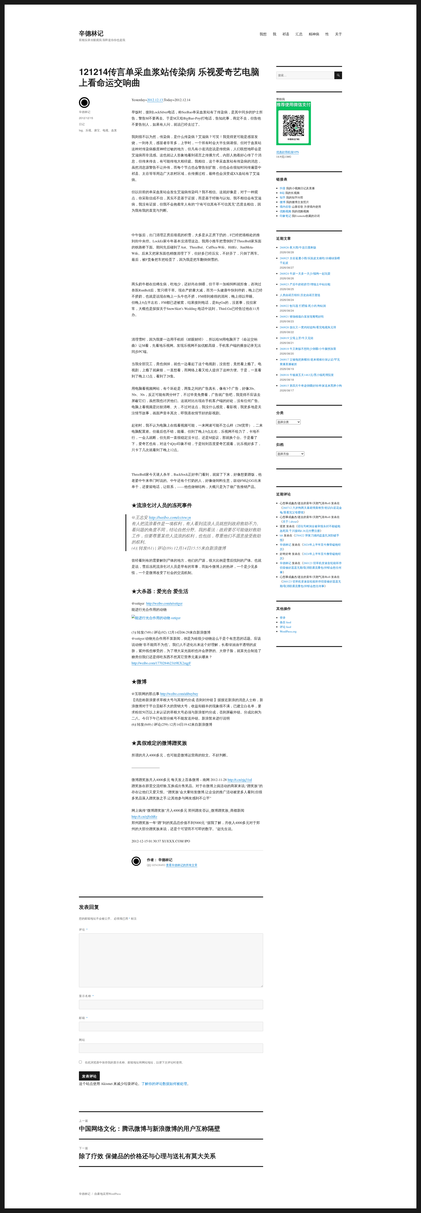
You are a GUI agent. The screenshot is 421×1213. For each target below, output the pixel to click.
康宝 (97, 130)
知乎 (282, 197)
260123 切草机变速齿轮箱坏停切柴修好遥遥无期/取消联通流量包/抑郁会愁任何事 (311, 567)
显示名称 (86, 996)
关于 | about (290, 521)
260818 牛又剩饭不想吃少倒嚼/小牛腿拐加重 (308, 349)
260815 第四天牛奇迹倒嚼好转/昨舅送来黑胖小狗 (311, 386)
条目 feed (285, 622)
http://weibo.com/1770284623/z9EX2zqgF (161, 663)
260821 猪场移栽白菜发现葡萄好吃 (302, 316)
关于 (338, 33)
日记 (82, 124)
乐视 (88, 130)
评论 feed (285, 627)
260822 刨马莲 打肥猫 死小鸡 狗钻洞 (303, 306)
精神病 (314, 33)
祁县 (285, 33)
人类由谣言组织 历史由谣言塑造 (300, 295)
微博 (282, 202)
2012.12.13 (155, 99)
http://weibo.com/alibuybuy (179, 693)
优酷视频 (285, 211)
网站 (82, 1040)
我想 (263, 33)
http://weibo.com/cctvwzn (170, 517)
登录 (282, 618)
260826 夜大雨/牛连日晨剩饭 (298, 247)
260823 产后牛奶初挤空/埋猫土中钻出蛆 (305, 284)
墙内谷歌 (285, 207)
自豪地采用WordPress (107, 1194)
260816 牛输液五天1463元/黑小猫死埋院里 (307, 375)
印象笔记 (285, 216)
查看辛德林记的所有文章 (181, 865)
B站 (282, 193)
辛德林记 (91, 33)
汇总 (299, 33)
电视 (105, 130)
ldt (281, 535)
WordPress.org (288, 631)
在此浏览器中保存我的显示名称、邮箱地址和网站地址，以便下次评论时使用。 (135, 1062)
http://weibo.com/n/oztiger (164, 603)
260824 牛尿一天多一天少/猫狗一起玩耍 (305, 273)
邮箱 (83, 1018)
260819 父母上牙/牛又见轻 (296, 338)
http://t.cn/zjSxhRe (144, 816)
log (81, 130)
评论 (83, 929)
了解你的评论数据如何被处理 (164, 1083)
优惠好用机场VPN (287, 152)
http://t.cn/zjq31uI (240, 779)
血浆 (114, 130)
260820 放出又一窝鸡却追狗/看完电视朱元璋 (308, 327)
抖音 (282, 188)
